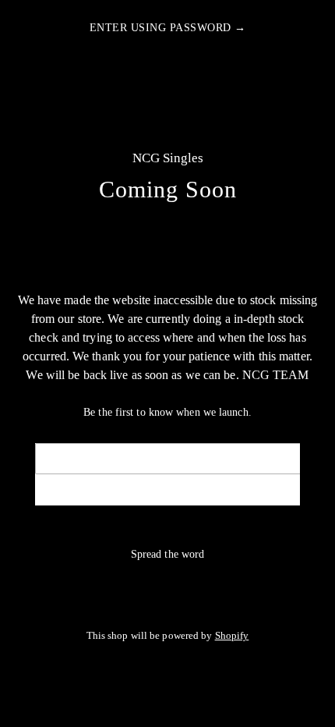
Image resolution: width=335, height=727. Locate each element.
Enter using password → (168, 28)
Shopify (232, 635)
